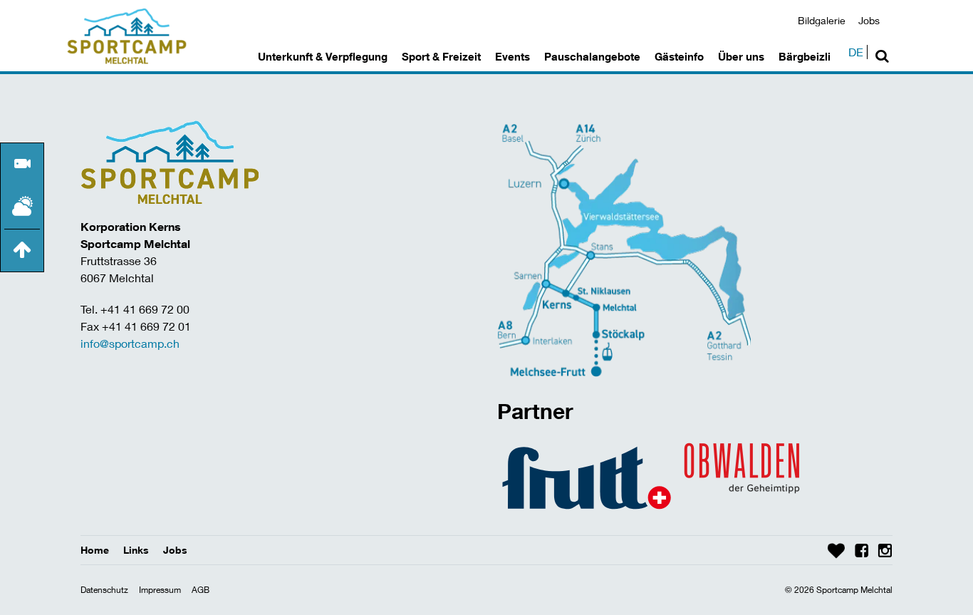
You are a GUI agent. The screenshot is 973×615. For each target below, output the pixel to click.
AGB (200, 589)
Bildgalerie (821, 20)
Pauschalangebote (592, 56)
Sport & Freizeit (441, 56)
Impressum (160, 589)
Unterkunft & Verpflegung (322, 56)
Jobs (869, 20)
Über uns (741, 56)
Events (512, 56)
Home (94, 550)
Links (136, 550)
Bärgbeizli (805, 56)
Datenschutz (104, 589)
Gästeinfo (679, 56)
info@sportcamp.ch (129, 343)
